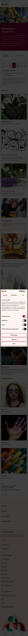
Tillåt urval (14, 339)
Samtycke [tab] (5, 295)
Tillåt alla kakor (14, 335)
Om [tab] (23, 295)
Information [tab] (14, 295)
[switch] (24, 320)
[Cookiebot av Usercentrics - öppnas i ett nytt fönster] (20, 291)
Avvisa (14, 343)
